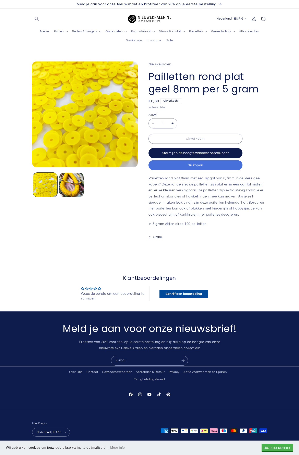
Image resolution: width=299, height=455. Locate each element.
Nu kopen (195, 165)
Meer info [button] (117, 447)
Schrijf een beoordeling (184, 293)
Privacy (174, 372)
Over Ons (75, 372)
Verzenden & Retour (150, 372)
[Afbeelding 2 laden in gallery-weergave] (71, 185)
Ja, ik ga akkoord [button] (277, 447)
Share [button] (157, 237)
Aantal (152, 115)
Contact (92, 372)
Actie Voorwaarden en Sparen (205, 372)
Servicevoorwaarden (117, 372)
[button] (36, 18)
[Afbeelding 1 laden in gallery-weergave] (45, 185)
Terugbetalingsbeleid (149, 379)
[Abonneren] (183, 361)
